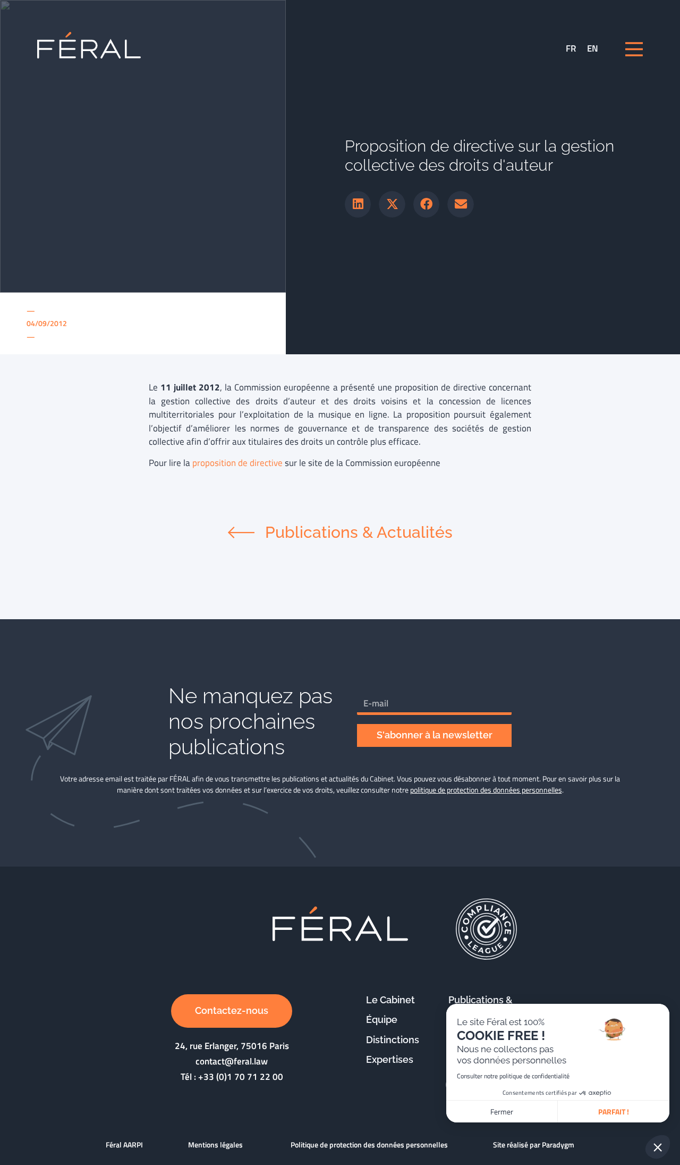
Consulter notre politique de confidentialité (513, 1076)
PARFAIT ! (613, 1111)
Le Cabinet (390, 999)
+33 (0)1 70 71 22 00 (240, 1077)
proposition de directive (237, 463)
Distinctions (392, 1039)
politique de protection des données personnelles (486, 789)
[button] (358, 204)
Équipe (381, 1019)
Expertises (389, 1059)
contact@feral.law (232, 1061)
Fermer (501, 1111)
